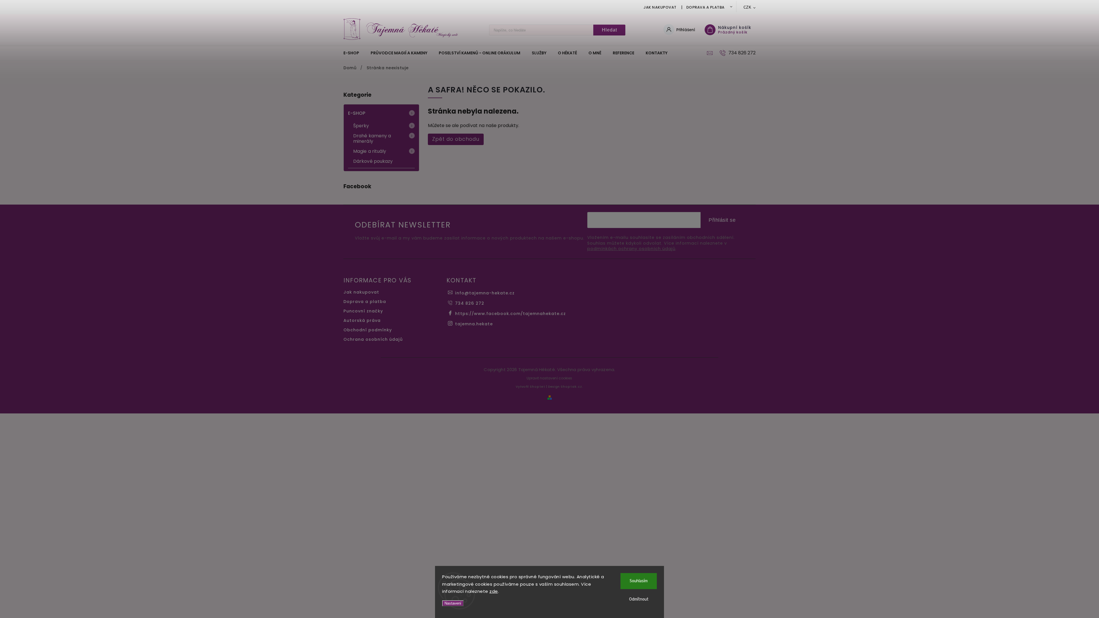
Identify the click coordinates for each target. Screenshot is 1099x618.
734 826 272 (469, 303)
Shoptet (537, 386)
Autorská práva (362, 320)
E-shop (356, 113)
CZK (748, 7)
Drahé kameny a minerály (372, 138)
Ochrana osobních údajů (373, 339)
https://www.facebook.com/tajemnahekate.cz (510, 313)
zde (493, 591)
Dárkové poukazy (373, 161)
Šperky (361, 125)
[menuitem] (354, 53)
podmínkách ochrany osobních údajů (631, 248)
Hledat (609, 29)
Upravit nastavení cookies (549, 378)
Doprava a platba (705, 7)
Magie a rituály (369, 151)
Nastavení (452, 603)
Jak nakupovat (660, 7)
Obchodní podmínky (367, 330)
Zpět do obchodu (455, 139)
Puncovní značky (363, 311)
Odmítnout (639, 599)
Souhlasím (639, 581)
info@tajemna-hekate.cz (485, 293)
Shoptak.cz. (572, 386)
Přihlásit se (722, 220)
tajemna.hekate (474, 324)
